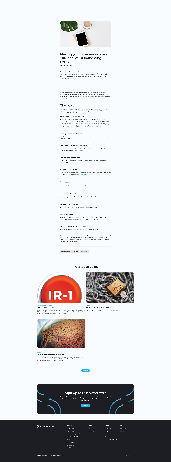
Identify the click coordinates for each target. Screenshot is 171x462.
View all (85, 370)
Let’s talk (85, 405)
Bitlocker (84, 174)
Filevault (76, 174)
